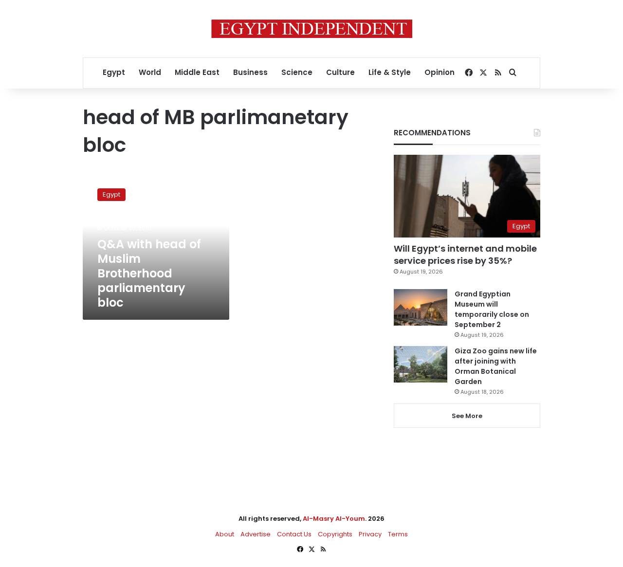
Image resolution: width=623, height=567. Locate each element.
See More (467, 416)
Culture (340, 72)
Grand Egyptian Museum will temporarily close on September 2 (492, 309)
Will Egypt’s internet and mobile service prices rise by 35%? (465, 254)
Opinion (439, 72)
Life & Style (389, 72)
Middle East (197, 72)
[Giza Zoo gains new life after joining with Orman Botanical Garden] (420, 364)
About (224, 534)
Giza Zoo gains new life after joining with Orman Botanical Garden (496, 366)
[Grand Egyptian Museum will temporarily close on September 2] (420, 307)
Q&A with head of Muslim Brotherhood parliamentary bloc (149, 273)
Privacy (370, 534)
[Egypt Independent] (311, 28)
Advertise (255, 534)
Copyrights (335, 534)
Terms (398, 534)
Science (296, 72)
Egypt (114, 72)
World (150, 72)
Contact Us (294, 534)
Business (250, 72)
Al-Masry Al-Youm (334, 518)
